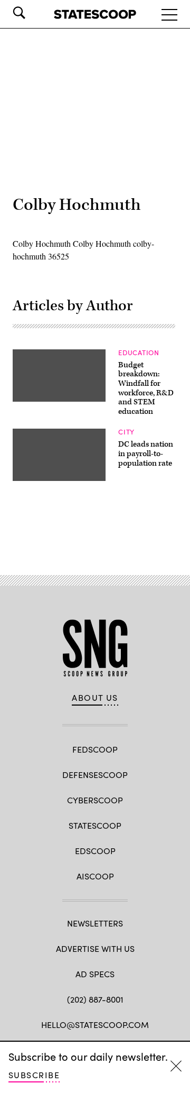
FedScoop (95, 749)
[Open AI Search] (34, 12)
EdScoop (95, 850)
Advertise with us (95, 948)
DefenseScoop (95, 774)
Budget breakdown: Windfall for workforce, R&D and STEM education (146, 388)
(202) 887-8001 (95, 999)
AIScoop (95, 876)
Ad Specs (95, 973)
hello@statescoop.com (95, 1024)
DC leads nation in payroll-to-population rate (145, 453)
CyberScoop (95, 799)
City (126, 432)
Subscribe (34, 1074)
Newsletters (95, 923)
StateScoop (95, 825)
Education (138, 352)
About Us (95, 697)
